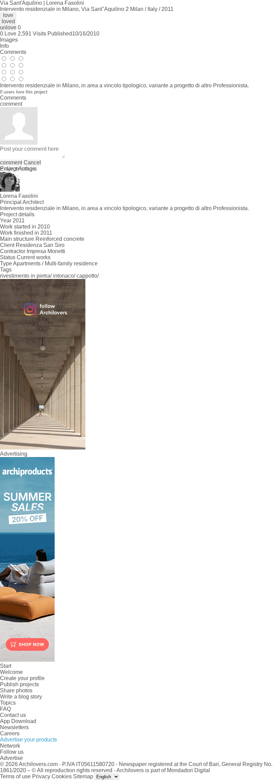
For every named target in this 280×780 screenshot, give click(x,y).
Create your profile (22, 678)
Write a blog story (21, 697)
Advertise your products (28, 739)
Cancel (32, 162)
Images (9, 40)
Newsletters (14, 727)
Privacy (41, 776)
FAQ (5, 709)
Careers (9, 733)
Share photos (16, 690)
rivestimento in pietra (25, 276)
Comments (13, 52)
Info (4, 46)
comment (11, 162)
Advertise (11, 758)
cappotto (86, 276)
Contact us (13, 715)
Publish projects (19, 684)
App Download (18, 721)
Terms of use (15, 776)
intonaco (63, 276)
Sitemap (83, 776)
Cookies (62, 776)
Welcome (11, 672)
